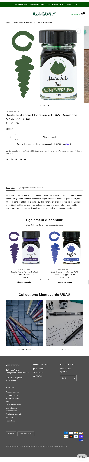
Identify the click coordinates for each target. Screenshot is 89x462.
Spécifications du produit (32, 188)
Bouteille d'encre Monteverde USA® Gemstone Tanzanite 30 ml (24, 273)
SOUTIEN (10, 387)
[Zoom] (78, 31)
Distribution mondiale (14, 414)
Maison (8, 23)
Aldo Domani (24, 350)
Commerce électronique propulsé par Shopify (53, 446)
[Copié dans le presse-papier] (25, 159)
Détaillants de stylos (13, 405)
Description (10, 188)
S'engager (64, 350)
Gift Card (9, 417)
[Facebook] (7, 159)
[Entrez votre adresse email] (74, 378)
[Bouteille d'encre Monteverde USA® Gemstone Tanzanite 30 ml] (24, 247)
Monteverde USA (24, 269)
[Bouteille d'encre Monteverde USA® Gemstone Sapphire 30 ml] (64, 247)
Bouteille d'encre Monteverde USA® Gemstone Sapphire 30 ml (64, 273)
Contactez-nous (12, 395)
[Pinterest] (17, 159)
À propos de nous (12, 392)
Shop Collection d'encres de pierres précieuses (44, 225)
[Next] (48, 105)
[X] (12, 159)
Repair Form (10, 421)
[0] (81, 14)
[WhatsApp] (21, 159)
